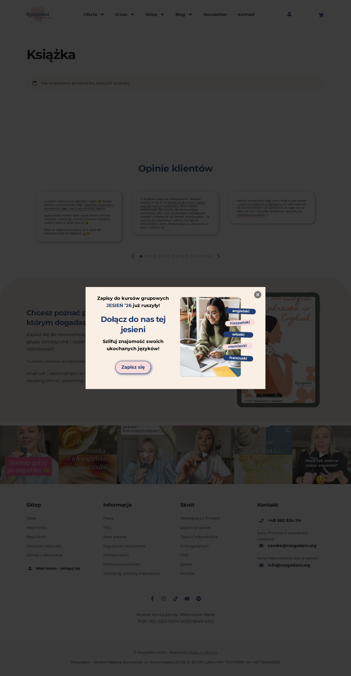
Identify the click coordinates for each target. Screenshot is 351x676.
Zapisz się (133, 367)
